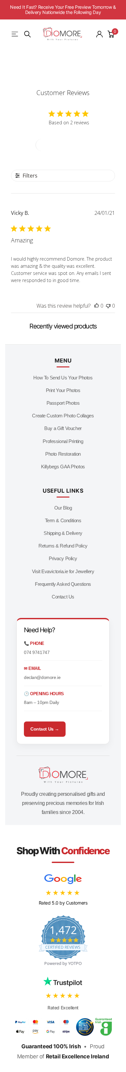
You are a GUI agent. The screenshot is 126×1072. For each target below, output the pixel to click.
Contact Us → (44, 729)
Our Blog (63, 508)
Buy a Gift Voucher (62, 428)
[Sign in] (99, 34)
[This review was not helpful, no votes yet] (108, 305)
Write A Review (63, 145)
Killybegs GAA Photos (63, 466)
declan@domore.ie (42, 677)
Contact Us (63, 596)
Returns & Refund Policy (62, 545)
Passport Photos (63, 403)
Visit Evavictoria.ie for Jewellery (63, 571)
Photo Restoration (63, 454)
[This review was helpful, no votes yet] (96, 305)
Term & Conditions (63, 520)
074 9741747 (36, 652)
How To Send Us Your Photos (62, 377)
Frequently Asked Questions (63, 584)
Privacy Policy (63, 558)
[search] (27, 34)
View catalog (15, 34)
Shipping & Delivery (63, 533)
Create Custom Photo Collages (63, 415)
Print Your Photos (63, 390)
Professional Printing (63, 441)
